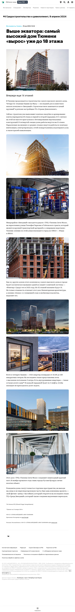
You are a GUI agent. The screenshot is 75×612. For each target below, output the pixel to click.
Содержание (38, 610)
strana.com (54, 522)
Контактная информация (9, 547)
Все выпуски (7, 7)
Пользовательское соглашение (11, 554)
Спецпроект (17, 7)
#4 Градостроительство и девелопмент (25, 16)
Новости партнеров (47, 7)
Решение (36, 7)
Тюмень (19, 26)
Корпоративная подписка (10, 551)
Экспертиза (27, 7)
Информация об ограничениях (30, 551)
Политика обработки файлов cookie (13, 558)
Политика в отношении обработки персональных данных (41, 554)
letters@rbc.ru (6, 573)
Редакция (23, 547)
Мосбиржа (20, 577)
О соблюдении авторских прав (52, 551)
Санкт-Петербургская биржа (33, 577)
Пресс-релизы (60, 7)
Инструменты (11, 26)
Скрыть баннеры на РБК (36, 547)
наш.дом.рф (25, 517)
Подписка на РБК (51, 547)
